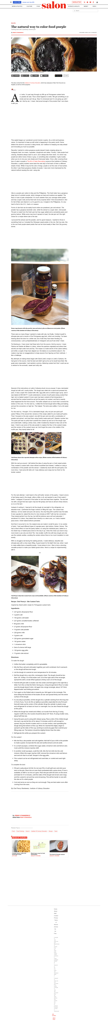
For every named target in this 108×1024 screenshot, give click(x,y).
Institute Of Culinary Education (39, 831)
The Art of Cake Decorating (36, 161)
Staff (55, 913)
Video (94, 6)
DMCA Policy (54, 1019)
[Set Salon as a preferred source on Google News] (58, 76)
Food (38, 6)
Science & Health (73, 6)
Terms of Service (56, 922)
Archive (56, 927)
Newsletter (77, 2)
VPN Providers (54, 1015)
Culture (29, 6)
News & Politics (17, 6)
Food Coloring (20, 831)
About (55, 911)
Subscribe (17, 2)
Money (86, 6)
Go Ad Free (55, 931)
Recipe (50, 831)
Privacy (56, 918)
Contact (56, 915)
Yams (55, 831)
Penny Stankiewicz (18, 32)
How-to (27, 831)
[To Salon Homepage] (54, 5)
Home (55, 909)
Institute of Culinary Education (32, 83)
